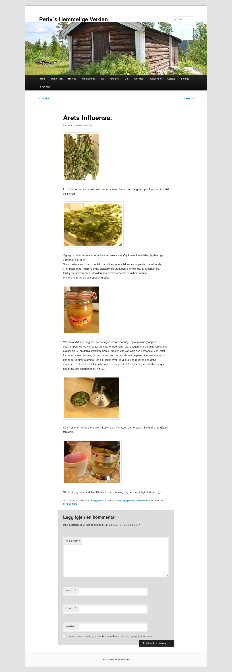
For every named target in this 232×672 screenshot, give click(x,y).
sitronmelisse (143, 500)
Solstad (171, 78)
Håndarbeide (88, 78)
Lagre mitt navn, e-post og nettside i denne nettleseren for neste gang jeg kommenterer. (111, 636)
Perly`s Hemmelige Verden (73, 19)
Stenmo (185, 78)
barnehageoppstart (125, 500)
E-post (71, 608)
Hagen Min (57, 78)
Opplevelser (155, 78)
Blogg (94, 500)
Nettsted (70, 626)
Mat (127, 78)
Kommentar (73, 541)
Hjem (42, 78)
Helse (101, 500)
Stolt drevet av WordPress (116, 659)
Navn (71, 590)
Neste (188, 98)
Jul (102, 78)
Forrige (44, 98)
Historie (72, 78)
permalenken (70, 503)
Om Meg (138, 78)
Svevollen (45, 86)
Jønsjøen (114, 78)
